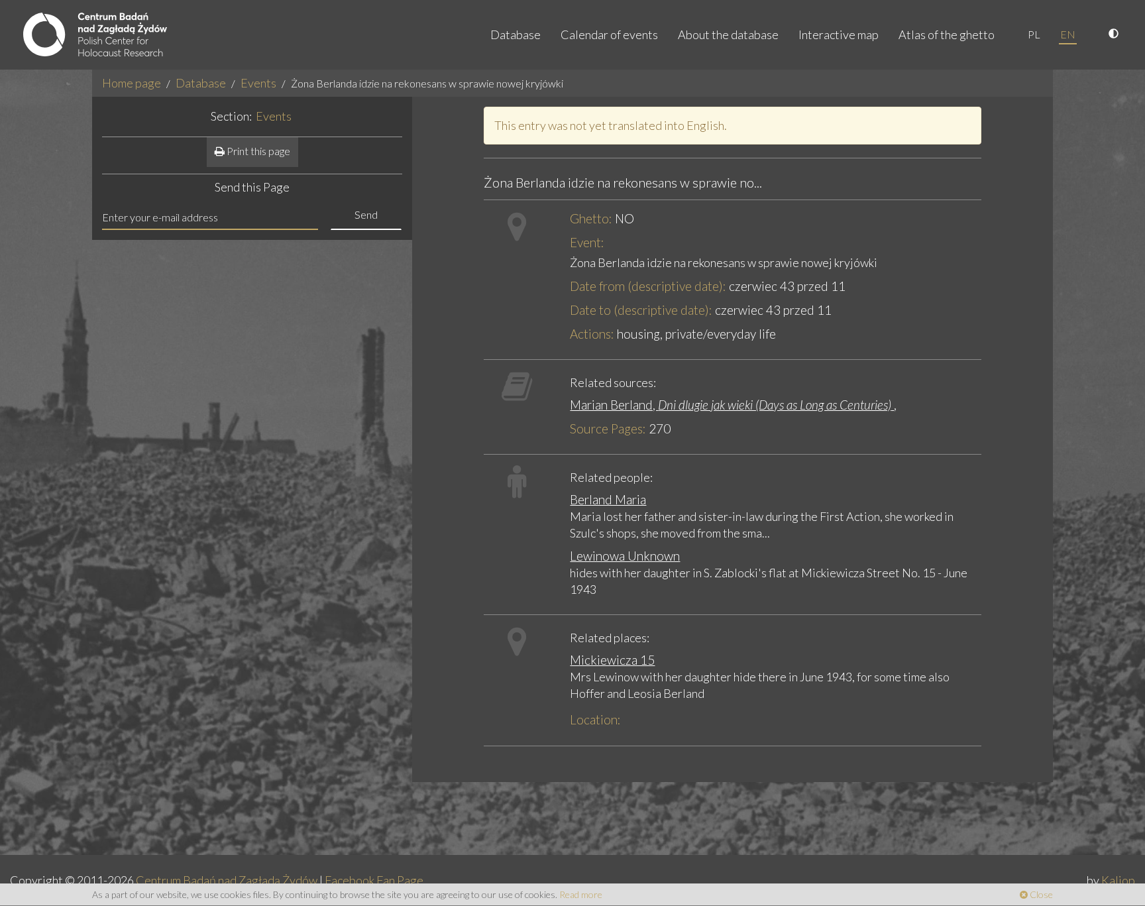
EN (1067, 34)
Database (515, 34)
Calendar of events (609, 34)
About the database (728, 34)
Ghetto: (591, 218)
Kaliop (1118, 880)
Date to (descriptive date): (641, 309)
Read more (580, 894)
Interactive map (838, 34)
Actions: (592, 333)
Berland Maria (608, 499)
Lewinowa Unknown (625, 555)
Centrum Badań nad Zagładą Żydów (226, 880)
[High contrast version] (1115, 34)
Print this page (257, 150)
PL (1034, 34)
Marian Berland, (730, 404)
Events (258, 83)
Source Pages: (608, 428)
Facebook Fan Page (374, 880)
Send (366, 214)
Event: (587, 242)
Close (1040, 894)
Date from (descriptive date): (648, 286)
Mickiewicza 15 (612, 659)
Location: (595, 719)
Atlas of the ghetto (947, 34)
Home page (131, 83)
